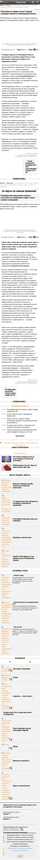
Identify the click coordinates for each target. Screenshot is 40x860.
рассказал (12, 69)
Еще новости (20, 436)
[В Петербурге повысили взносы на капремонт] (6, 519)
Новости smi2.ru (20, 453)
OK (20, 856)
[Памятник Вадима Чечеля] (6, 677)
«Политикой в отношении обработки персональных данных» (20, 849)
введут (12, 355)
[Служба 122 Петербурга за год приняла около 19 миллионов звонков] (6, 558)
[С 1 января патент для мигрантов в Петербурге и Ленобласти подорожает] (6, 503)
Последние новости (20, 406)
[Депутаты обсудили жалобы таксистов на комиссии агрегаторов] (6, 485)
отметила (29, 276)
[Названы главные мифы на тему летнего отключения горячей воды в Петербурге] (6, 760)
